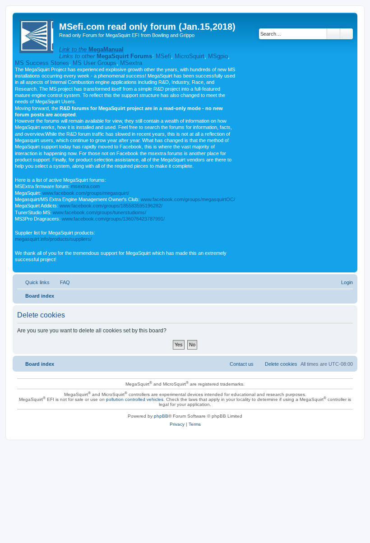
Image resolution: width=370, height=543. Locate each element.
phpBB (161, 416)
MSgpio (218, 56)
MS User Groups (94, 63)
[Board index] (37, 34)
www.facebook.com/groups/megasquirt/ (85, 193)
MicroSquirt (189, 56)
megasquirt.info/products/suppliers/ (53, 239)
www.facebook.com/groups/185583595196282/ (111, 205)
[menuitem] (61, 282)
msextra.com (85, 186)
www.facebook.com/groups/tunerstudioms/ (99, 212)
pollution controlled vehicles (134, 399)
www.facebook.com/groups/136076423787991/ (113, 218)
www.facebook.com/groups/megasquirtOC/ (188, 199)
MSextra (131, 63)
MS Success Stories (42, 63)
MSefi (163, 56)
